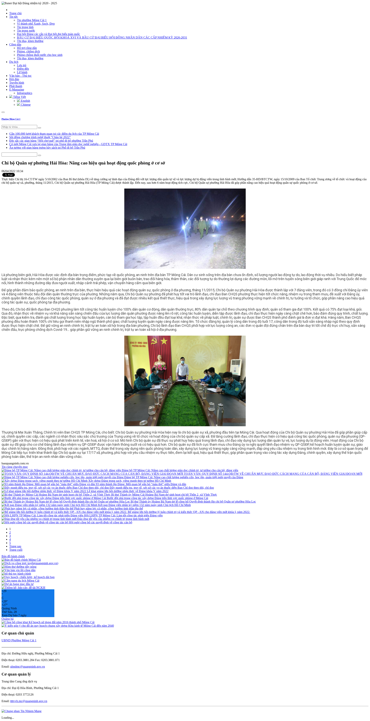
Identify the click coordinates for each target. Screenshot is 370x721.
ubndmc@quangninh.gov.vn (27, 666)
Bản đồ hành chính (13, 556)
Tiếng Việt (19, 97)
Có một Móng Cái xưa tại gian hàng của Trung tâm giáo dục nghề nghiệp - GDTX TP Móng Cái (68, 144)
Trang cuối (15, 549)
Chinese (25, 104)
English (25, 100)
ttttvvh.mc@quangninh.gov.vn (28, 701)
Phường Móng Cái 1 (11, 119)
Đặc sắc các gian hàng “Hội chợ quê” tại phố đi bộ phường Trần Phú (51, 140)
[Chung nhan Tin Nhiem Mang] (21, 711)
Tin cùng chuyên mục (15, 466)
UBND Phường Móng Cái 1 (19, 640)
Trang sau (15, 546)
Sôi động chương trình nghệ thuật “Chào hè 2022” (40, 137)
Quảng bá (7, 618)
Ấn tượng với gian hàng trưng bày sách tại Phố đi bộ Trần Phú (47, 147)
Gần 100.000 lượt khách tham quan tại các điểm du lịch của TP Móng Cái (54, 133)
